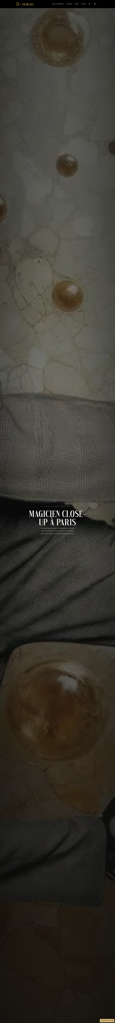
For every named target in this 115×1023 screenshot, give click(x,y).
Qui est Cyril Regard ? (58, 4)
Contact (83, 4)
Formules (69, 4)
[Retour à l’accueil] (25, 4)
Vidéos (76, 4)
